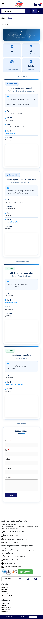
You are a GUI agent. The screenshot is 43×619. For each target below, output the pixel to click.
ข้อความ (8, 477)
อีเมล (7, 450)
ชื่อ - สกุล (8, 441)
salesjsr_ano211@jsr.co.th (14, 384)
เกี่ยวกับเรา (5, 587)
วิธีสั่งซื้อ (4, 605)
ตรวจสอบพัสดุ (6, 609)
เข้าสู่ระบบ (4, 592)
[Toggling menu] (3, 4)
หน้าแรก (4, 18)
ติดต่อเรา (4, 589)
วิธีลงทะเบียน (5, 603)
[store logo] (19, 4)
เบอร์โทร (8, 459)
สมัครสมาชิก (5, 594)
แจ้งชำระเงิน (5, 612)
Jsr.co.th (13, 617)
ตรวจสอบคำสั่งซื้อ (7, 607)
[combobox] (16, 11)
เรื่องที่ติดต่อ (8, 468)
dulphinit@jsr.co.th (11, 302)
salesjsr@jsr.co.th (11, 133)
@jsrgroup (27, 572)
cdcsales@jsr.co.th (11, 222)
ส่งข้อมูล (11, 495)
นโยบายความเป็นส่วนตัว (8, 596)
